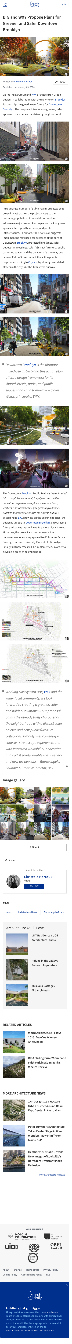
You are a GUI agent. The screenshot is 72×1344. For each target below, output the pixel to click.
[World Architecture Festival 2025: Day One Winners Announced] (14, 1042)
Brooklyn (60, 100)
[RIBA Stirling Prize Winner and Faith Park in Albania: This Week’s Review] (14, 1067)
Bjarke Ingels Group (54, 912)
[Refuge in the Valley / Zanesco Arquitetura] (17, 969)
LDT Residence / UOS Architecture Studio (45, 937)
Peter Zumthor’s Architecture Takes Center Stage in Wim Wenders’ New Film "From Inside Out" (46, 1133)
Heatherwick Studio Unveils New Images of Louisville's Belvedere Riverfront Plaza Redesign (45, 1159)
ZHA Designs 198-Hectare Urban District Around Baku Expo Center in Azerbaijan (45, 1106)
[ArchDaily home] (34, 4)
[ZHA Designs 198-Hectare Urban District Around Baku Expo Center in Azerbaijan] (14, 1110)
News (8, 912)
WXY (34, 95)
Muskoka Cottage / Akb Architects (43, 988)
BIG (20, 518)
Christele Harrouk (38, 876)
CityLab (32, 262)
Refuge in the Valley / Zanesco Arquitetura (45, 963)
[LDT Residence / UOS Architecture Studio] (17, 944)
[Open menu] (4, 4)
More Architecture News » (53, 1174)
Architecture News (27, 912)
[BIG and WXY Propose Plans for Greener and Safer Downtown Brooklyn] (25, 795)
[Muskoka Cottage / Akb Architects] (17, 995)
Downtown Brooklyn (38, 523)
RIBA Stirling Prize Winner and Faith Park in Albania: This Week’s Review (47, 1062)
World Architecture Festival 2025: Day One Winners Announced (45, 1037)
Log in (63, 4)
